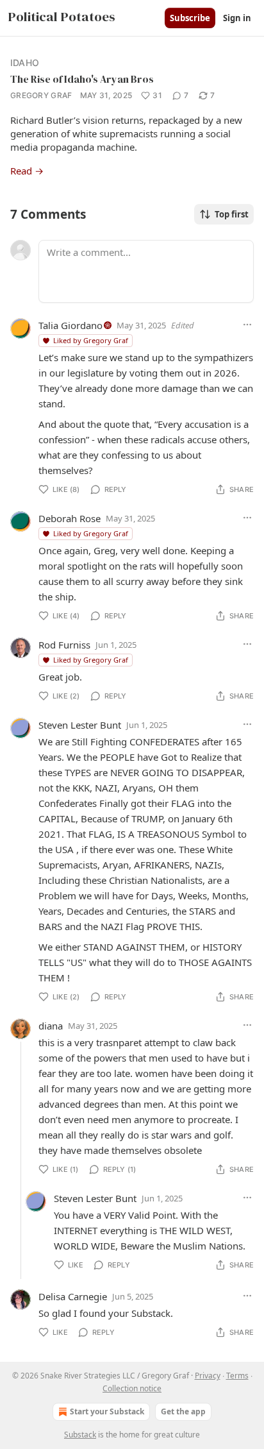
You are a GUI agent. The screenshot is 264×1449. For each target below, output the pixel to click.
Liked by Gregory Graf (90, 340)
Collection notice (132, 1388)
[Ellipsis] (247, 324)
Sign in (237, 18)
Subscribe (190, 18)
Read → (27, 170)
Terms (237, 1375)
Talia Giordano (70, 325)
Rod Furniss (64, 644)
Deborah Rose (69, 518)
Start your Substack (107, 1411)
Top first (232, 214)
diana (50, 1025)
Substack (80, 1434)
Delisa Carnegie (72, 1296)
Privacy (207, 1375)
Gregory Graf (41, 95)
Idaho (24, 62)
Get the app (183, 1411)
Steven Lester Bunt (79, 724)
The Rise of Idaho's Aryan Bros (82, 79)
